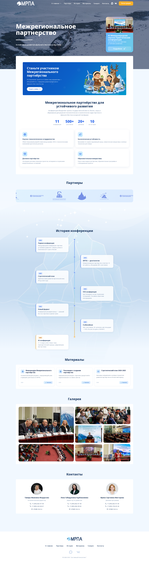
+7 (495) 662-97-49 (38, 504)
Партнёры (67, 3)
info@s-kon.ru (37, 509)
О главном (55, 3)
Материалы (87, 3)
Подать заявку (33, 89)
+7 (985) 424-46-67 (38, 506)
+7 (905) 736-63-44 (113, 506)
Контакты (105, 3)
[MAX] (112, 3)
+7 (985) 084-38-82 (75, 506)
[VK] (115, 3)
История (77, 3)
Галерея (96, 3)
